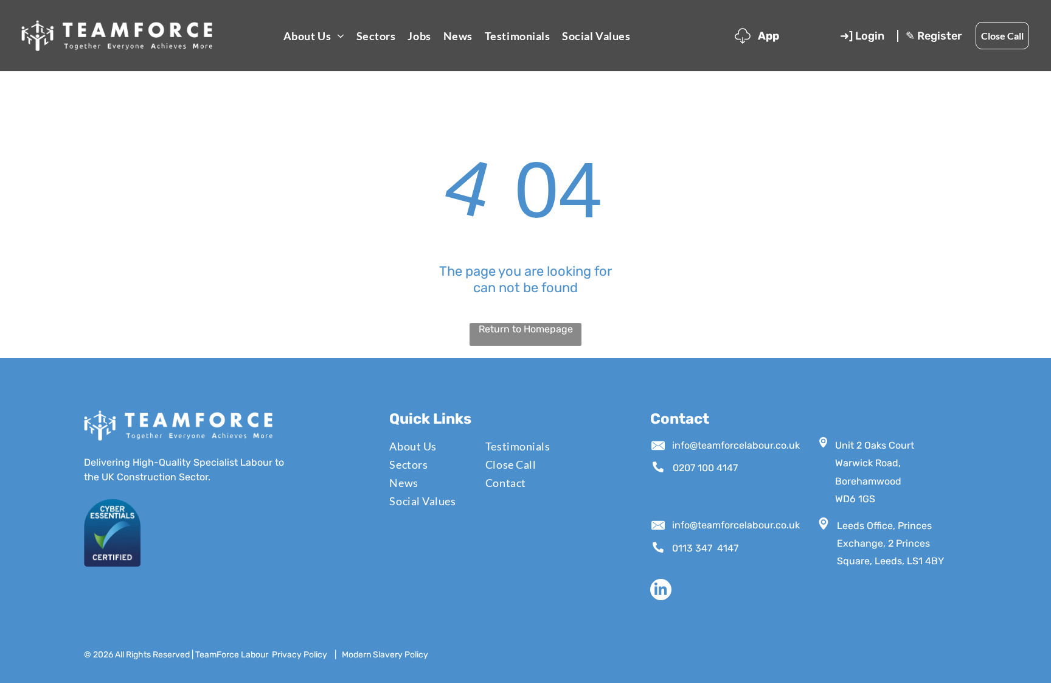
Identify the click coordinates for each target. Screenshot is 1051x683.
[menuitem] (313, 36)
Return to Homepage (526, 329)
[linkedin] (660, 591)
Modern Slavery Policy (385, 655)
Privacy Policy (299, 655)
